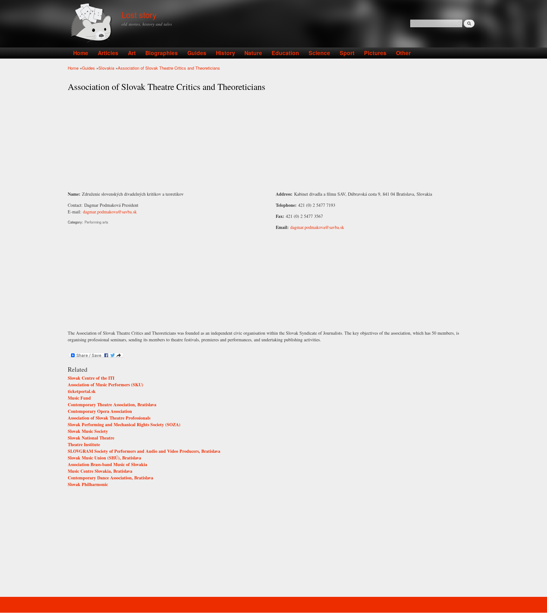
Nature (253, 53)
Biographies (161, 53)
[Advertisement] (273, 141)
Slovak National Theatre (91, 437)
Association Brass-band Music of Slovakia (107, 464)
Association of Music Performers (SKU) (105, 384)
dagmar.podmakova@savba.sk (110, 212)
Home (80, 53)
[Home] (92, 23)
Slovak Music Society (88, 431)
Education (285, 53)
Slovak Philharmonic (88, 484)
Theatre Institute (84, 444)
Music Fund (79, 398)
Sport (347, 53)
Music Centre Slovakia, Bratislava (100, 471)
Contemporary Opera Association (100, 411)
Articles (108, 53)
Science (319, 53)
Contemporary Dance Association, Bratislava (110, 477)
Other (403, 53)
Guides (196, 53)
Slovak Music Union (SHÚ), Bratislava (104, 457)
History (225, 53)
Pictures (375, 53)
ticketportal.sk (82, 391)
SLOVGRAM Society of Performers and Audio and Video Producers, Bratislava (144, 451)
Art (132, 53)
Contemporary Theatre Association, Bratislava (112, 404)
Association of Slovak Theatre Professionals (109, 417)
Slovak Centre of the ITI (91, 378)
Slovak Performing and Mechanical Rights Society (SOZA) (124, 424)
